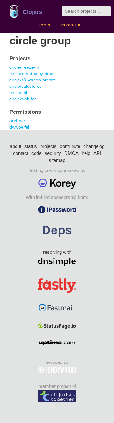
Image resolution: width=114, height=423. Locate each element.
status (30, 146)
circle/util (18, 92)
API (97, 153)
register (70, 25)
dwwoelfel (19, 127)
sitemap (57, 160)
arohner (17, 120)
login (44, 25)
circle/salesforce (26, 86)
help (86, 153)
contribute (70, 146)
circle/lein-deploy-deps (32, 73)
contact (20, 153)
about (15, 146)
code (36, 153)
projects (48, 146)
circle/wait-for (23, 98)
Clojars (32, 12)
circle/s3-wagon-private (33, 79)
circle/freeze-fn (24, 67)
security (53, 153)
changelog (93, 146)
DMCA (71, 153)
